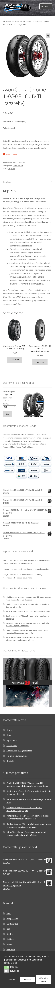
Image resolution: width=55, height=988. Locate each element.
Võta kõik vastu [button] (43, 979)
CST (8, 929)
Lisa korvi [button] (14, 359)
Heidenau (11, 939)
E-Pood (16, 21)
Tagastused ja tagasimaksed (19, 750)
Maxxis (10, 944)
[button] (48, 35)
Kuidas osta (12, 745)
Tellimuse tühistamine (17, 755)
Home (9, 730)
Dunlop (10, 934)
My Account (12, 740)
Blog (9, 735)
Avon (13, 168)
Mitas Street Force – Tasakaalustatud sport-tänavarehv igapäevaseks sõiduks (24, 638)
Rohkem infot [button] (10, 963)
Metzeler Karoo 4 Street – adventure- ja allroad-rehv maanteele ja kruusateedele (27, 624)
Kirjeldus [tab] (7, 182)
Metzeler (11, 949)
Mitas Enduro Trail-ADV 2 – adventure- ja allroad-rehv (28, 611)
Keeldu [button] (12, 979)
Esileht (8, 21)
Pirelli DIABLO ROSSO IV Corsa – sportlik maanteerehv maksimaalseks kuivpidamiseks (28, 598)
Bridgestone (12, 918)
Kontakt (10, 761)
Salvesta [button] (27, 979)
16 (9, 168)
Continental (12, 923)
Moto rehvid (26, 21)
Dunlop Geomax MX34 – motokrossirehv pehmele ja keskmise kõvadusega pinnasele (27, 631)
